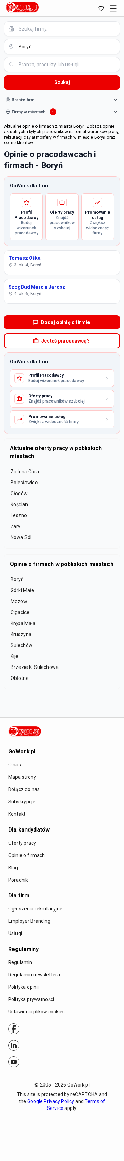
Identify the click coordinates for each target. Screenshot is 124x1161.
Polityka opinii (23, 987)
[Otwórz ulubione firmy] (101, 8)
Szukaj (62, 82)
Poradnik (18, 880)
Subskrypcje (21, 801)
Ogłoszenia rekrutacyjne (35, 909)
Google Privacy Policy (50, 1101)
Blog (13, 867)
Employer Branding (29, 921)
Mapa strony (22, 777)
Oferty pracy (22, 843)
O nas (14, 764)
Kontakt (16, 814)
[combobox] (66, 29)
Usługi (15, 933)
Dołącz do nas (24, 789)
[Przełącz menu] (113, 8)
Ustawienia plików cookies (36, 1011)
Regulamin (20, 962)
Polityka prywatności (31, 999)
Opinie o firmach (26, 855)
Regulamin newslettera (34, 974)
